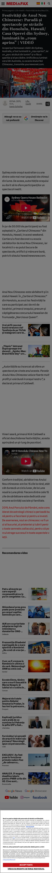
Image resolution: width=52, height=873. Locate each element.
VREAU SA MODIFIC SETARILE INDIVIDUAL (26, 869)
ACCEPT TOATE (25, 865)
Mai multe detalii (30, 826)
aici (14, 837)
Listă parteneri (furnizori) (9, 859)
